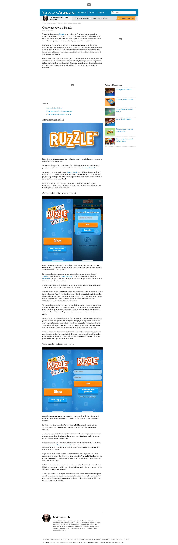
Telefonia (91, 12)
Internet (101, 12)
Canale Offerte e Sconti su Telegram (59, 18)
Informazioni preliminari (54, 108)
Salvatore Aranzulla (48, 30)
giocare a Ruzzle (72, 172)
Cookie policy (114, 539)
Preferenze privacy (124, 539)
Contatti (82, 539)
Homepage (46, 539)
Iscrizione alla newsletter (72, 539)
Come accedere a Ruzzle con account (58, 114)
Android (45, 276)
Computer (82, 12)
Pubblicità (88, 539)
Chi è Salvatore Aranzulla (57, 539)
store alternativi (67, 276)
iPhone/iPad (46, 278)
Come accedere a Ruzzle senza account (59, 111)
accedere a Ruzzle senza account (60, 445)
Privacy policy (105, 539)
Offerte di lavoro (96, 539)
